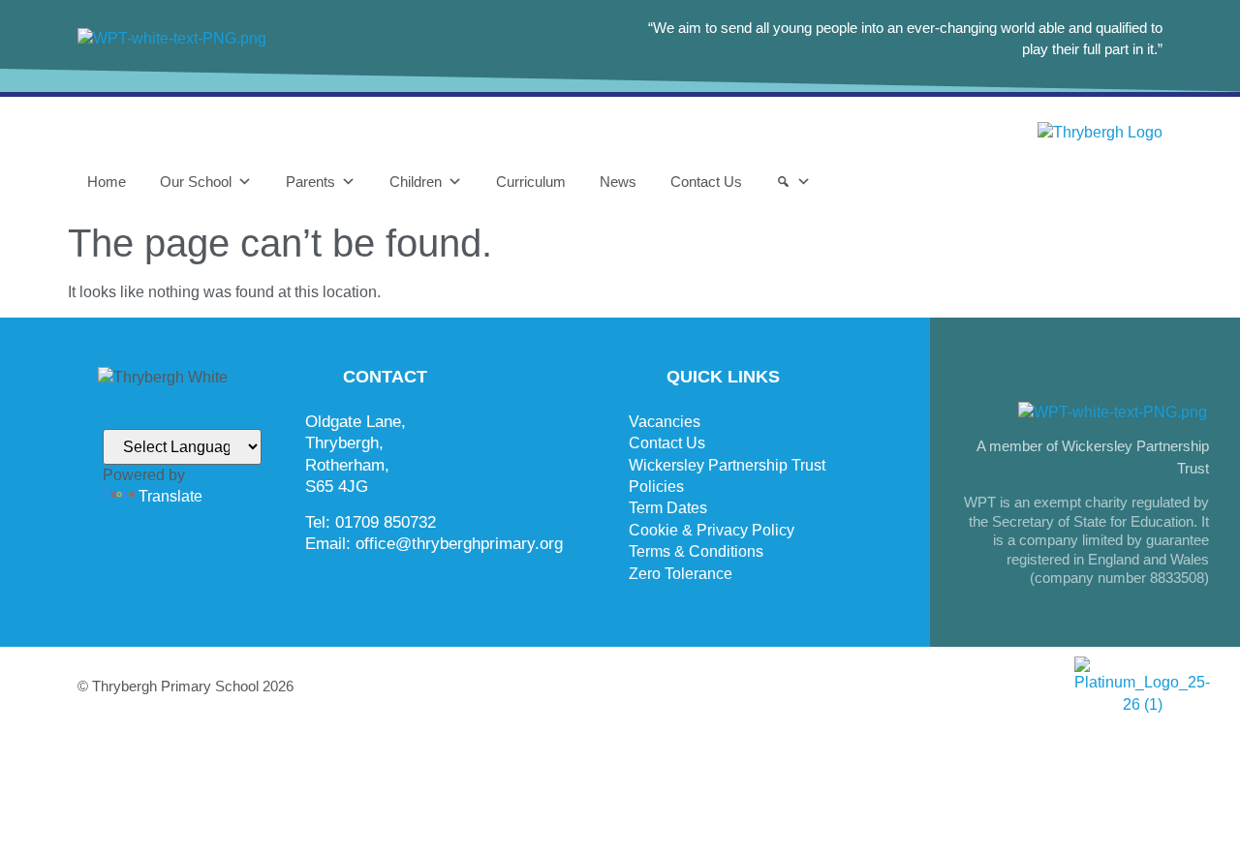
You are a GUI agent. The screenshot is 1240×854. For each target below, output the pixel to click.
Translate (170, 496)
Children (415, 181)
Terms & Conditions (696, 551)
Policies (656, 486)
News (618, 181)
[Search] (793, 182)
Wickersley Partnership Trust (727, 465)
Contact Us (706, 181)
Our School (196, 181)
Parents (310, 181)
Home (106, 181)
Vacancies (664, 421)
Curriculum (531, 181)
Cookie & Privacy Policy (711, 530)
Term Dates (668, 508)
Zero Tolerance (680, 573)
